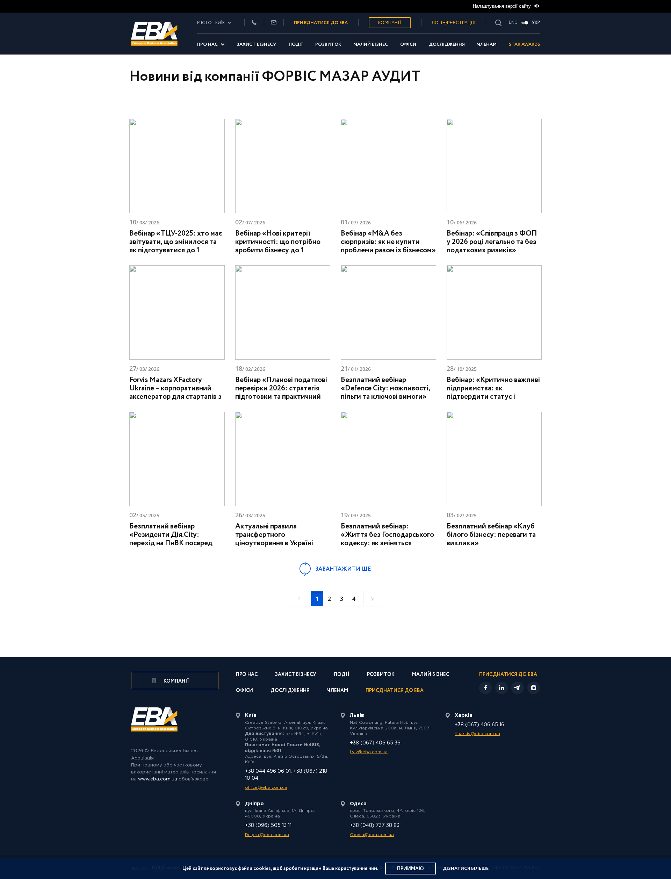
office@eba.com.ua (266, 788)
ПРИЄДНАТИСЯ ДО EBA (321, 23)
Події (296, 44)
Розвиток (328, 44)
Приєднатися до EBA (395, 691)
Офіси (408, 44)
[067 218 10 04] (254, 23)
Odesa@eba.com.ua (372, 835)
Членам (487, 44)
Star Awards (524, 44)
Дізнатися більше (466, 868)
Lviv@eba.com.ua (369, 752)
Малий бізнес (370, 44)
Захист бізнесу (256, 44)
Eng (513, 23)
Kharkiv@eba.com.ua (477, 734)
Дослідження (447, 44)
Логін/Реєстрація (453, 23)
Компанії (389, 23)
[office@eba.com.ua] (273, 23)
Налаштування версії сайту (502, 6)
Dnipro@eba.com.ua (267, 835)
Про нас (207, 44)
